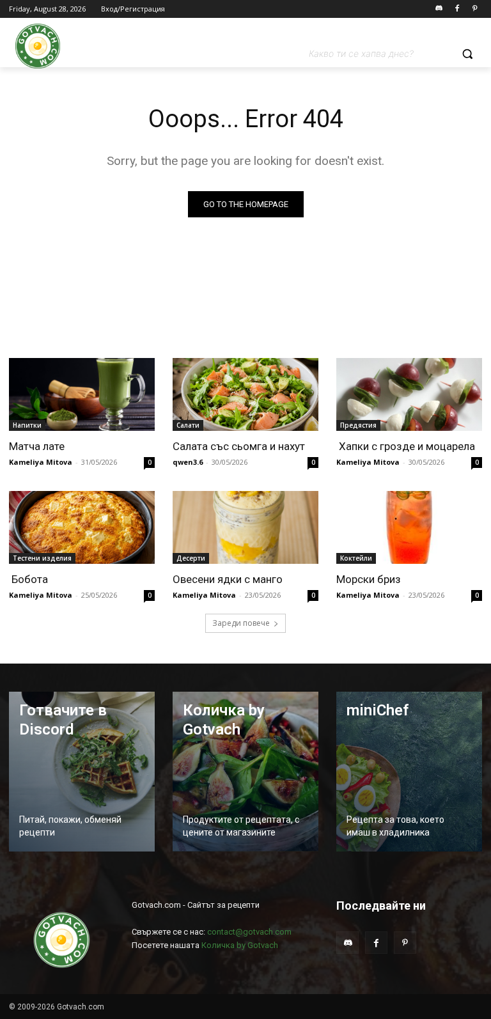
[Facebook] (456, 9)
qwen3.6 (188, 462)
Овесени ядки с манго (228, 579)
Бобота (28, 579)
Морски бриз (368, 579)
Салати (187, 425)
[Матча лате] (82, 394)
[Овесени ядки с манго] (245, 527)
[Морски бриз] (409, 527)
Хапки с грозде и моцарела (405, 446)
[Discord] (439, 9)
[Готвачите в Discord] (82, 772)
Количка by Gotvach (239, 945)
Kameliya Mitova (40, 462)
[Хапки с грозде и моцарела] (409, 394)
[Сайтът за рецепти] (37, 46)
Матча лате (37, 446)
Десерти (190, 558)
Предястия (358, 425)
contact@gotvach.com (249, 932)
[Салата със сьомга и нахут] (245, 394)
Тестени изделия (42, 558)
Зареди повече (241, 623)
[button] (395, 53)
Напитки (27, 425)
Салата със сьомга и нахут (239, 446)
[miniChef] (409, 772)
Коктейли (356, 558)
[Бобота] (82, 527)
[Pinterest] (474, 9)
